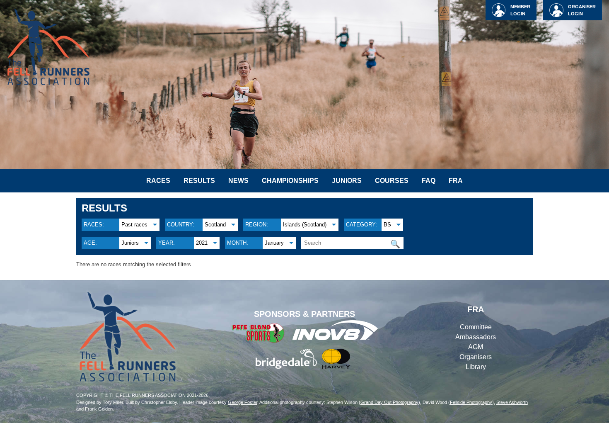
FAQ (428, 180)
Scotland (215, 224)
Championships (290, 180)
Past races (134, 224)
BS (387, 224)
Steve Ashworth (512, 402)
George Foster (242, 402)
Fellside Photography (471, 402)
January (274, 243)
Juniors (347, 180)
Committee (476, 327)
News (238, 180)
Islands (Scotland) (304, 224)
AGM (475, 346)
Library (476, 366)
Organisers (475, 356)
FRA (456, 180)
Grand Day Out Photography (389, 402)
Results (199, 180)
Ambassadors (475, 336)
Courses (391, 180)
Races (158, 180)
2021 (202, 243)
